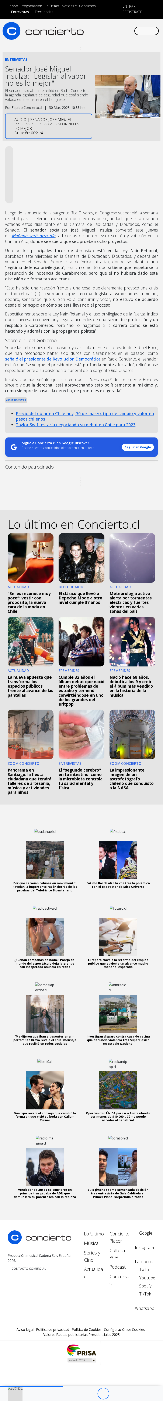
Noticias (68, 6)
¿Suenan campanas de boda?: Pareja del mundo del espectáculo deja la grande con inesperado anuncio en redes (44, 963)
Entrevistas (20, 12)
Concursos (87, 6)
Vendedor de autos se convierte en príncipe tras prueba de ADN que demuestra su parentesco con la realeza (45, 1193)
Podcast (118, 1267)
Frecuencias (44, 12)
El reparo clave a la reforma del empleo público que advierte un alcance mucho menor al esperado (118, 963)
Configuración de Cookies (124, 1329)
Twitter (145, 1269)
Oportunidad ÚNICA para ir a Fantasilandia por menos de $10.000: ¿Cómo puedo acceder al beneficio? (118, 1116)
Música (91, 1243)
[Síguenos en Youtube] (113, 27)
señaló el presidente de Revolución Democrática (53, 359)
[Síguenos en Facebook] (99, 27)
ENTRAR (128, 6)
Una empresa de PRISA (81, 1350)
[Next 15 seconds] (115, 1394)
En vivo (13, 6)
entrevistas (17, 400)
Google (145, 1233)
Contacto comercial (29, 1269)
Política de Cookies (86, 1329)
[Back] (80, 1394)
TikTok (144, 1294)
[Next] (126, 1394)
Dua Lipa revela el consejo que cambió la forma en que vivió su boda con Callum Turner (45, 1116)
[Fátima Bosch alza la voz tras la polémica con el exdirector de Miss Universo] (118, 860)
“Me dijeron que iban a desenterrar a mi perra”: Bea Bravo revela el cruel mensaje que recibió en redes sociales (44, 1040)
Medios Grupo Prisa (81, 1360)
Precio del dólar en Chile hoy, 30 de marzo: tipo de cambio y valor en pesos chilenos (85, 416)
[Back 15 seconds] (91, 1394)
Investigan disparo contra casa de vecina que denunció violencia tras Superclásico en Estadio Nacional (118, 1040)
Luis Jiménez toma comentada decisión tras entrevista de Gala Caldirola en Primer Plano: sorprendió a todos (118, 1193)
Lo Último (52, 6)
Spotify (145, 1286)
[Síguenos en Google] (85, 27)
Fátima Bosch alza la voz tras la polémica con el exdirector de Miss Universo (118, 885)
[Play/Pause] (103, 1394)
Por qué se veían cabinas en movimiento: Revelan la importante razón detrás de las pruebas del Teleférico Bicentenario (45, 886)
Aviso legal (25, 1329)
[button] (31, 1386)
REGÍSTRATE (132, 12)
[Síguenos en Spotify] (119, 27)
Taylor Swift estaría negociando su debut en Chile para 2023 (75, 425)
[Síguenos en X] (106, 27)
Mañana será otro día (33, 236)
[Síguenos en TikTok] (126, 27)
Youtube (146, 1278)
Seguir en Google (138, 447)
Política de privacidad (52, 1329)
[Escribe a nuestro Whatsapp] (85, 34)
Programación (31, 6)
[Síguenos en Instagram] (92, 27)
